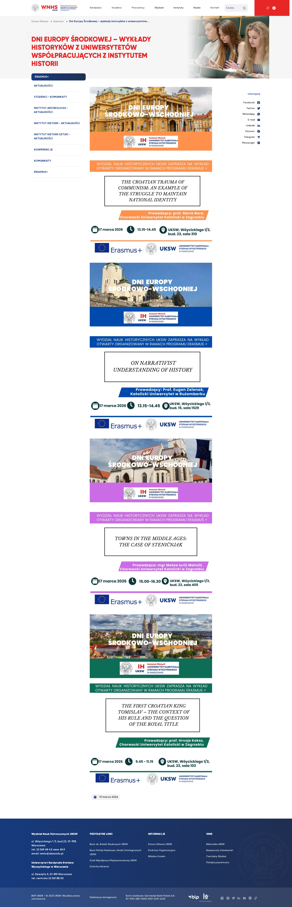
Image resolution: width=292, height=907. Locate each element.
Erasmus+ (41, 172)
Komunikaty (42, 161)
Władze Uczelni (156, 856)
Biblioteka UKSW (215, 844)
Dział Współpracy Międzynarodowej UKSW (113, 860)
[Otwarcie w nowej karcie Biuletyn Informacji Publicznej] (193, 897)
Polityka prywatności (217, 862)
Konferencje (43, 149)
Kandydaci (96, 8)
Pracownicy (138, 8)
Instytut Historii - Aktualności (57, 123)
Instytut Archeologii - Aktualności (51, 110)
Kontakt (215, 8)
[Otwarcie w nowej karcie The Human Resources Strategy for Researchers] (205, 897)
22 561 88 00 (56, 878)
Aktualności (43, 86)
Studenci (117, 8)
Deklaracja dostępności (103, 897)
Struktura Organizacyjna (161, 850)
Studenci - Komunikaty (50, 97)
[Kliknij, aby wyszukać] (244, 8)
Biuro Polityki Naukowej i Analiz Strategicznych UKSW (115, 852)
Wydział (159, 8)
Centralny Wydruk (216, 856)
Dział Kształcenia (99, 866)
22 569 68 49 (44, 849)
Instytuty (178, 8)
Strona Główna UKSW (160, 844)
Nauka (196, 8)
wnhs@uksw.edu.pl (51, 853)
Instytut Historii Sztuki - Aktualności (52, 136)
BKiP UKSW (37, 896)
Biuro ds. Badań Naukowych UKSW (109, 844)
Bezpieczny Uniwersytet (219, 850)
